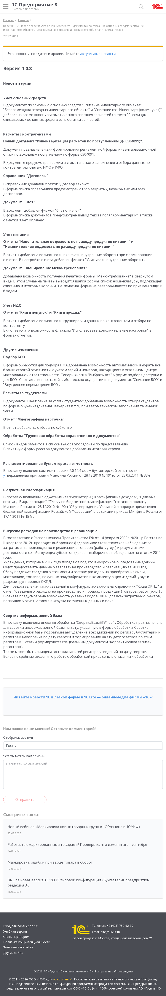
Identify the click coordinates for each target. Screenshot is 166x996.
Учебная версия (15, 931)
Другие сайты (13, 953)
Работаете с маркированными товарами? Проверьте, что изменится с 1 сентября (77, 844)
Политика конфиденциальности (26, 942)
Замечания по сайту (18, 947)
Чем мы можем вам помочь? (24, 756)
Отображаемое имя (18, 737)
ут (5, 475)
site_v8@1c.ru (110, 932)
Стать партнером (16, 937)
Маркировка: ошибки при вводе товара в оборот (50, 862)
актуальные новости (98, 53)
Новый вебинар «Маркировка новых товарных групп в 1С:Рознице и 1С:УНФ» (74, 826)
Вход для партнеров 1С (20, 926)
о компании (62, 979)
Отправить (25, 799)
